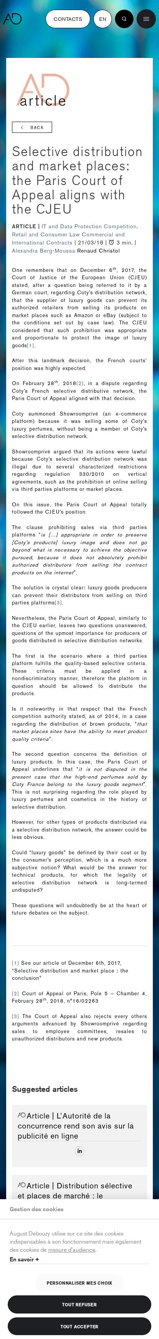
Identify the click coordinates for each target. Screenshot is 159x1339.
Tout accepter (79, 1326)
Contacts (68, 19)
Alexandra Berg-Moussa (43, 251)
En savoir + (24, 1259)
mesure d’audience (71, 1249)
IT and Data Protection (73, 226)
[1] (30, 345)
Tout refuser (79, 1304)
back (37, 128)
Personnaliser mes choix (79, 1282)
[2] (80, 383)
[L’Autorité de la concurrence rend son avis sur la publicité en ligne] (80, 1151)
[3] (58, 603)
